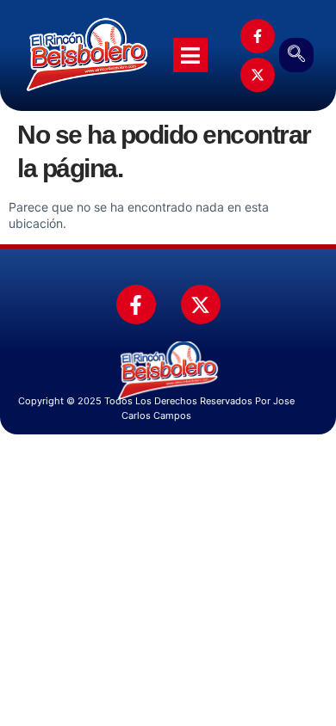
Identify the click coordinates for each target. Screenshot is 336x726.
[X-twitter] (257, 75)
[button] (296, 55)
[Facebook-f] (257, 36)
